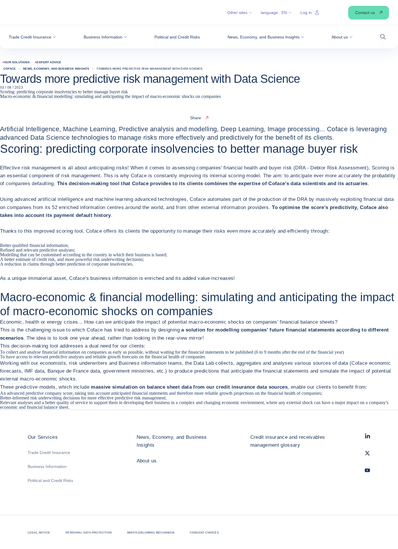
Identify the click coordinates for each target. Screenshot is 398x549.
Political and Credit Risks (50, 480)
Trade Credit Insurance (49, 452)
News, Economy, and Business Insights (172, 441)
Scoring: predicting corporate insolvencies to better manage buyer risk (64, 91)
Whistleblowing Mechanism (150, 532)
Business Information (47, 466)
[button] (32, 37)
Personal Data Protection (89, 532)
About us (147, 461)
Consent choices (204, 532)
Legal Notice (39, 532)
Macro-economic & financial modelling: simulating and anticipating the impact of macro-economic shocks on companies (110, 96)
